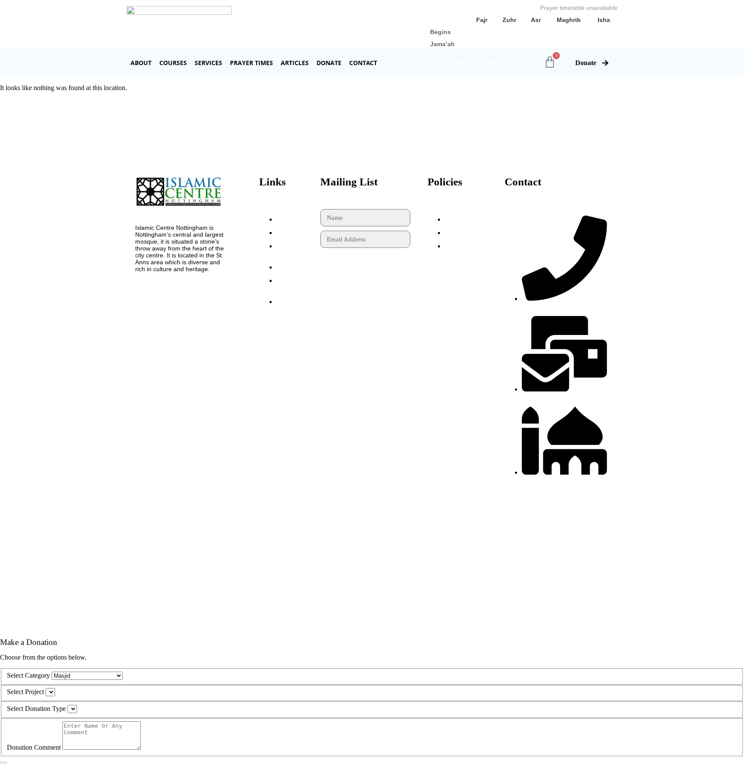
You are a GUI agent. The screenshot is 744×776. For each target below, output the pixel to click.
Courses (173, 63)
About (141, 63)
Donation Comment (34, 747)
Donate (328, 63)
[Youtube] (495, 63)
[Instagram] (478, 63)
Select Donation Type (36, 708)
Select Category (28, 675)
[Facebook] (461, 63)
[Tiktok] (528, 63)
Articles (295, 63)
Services (208, 63)
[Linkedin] (511, 63)
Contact (363, 63)
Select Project (25, 691)
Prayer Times (251, 63)
